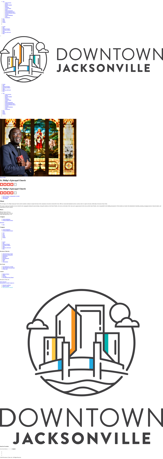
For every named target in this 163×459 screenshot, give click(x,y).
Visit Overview (8, 2)
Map (3, 27)
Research (4, 257)
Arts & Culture (8, 8)
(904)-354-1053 (6, 197)
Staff (3, 260)
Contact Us (12, 282)
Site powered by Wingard (8, 287)
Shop (4, 31)
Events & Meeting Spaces (10, 13)
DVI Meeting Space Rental (8, 277)
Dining (6, 3)
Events (4, 26)
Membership (5, 256)
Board (4, 259)
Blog (4, 33)
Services (6, 14)
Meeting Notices (6, 274)
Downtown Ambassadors (8, 254)
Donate (4, 22)
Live (3, 18)
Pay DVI (4, 276)
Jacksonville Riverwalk (9, 11)
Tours (6, 16)
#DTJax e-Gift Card (7, 32)
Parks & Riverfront (9, 10)
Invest (4, 21)
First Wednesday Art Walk (8, 266)
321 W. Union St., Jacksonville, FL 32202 (11, 196)
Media (4, 275)
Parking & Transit (6, 28)
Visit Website (5, 198)
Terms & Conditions (7, 285)
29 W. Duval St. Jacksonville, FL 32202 (4, 282)
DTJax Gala (5, 269)
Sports (6, 9)
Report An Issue (6, 286)
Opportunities (5, 261)
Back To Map (3, 177)
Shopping (7, 7)
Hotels (6, 6)
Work (4, 19)
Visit (3, 1)
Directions (2, 222)
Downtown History (6, 30)
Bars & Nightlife (8, 5)
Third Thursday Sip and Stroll (9, 267)
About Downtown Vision (8, 253)
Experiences (7, 17)
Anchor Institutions (9, 15)
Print (3, 224)
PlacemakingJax (6, 258)
